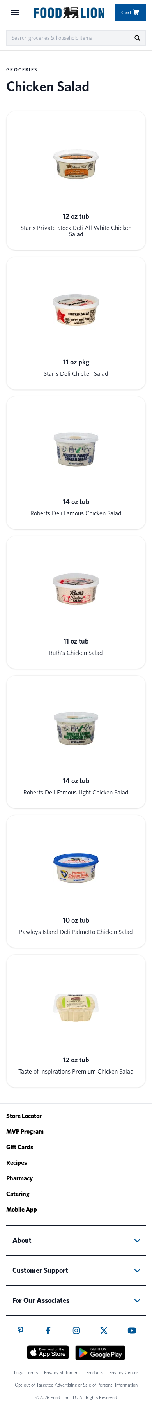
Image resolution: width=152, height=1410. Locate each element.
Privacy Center (123, 1372)
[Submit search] (137, 38)
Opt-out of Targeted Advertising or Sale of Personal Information (76, 1385)
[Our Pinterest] (20, 1330)
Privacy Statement (62, 1372)
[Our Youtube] (132, 1330)
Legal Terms (26, 1372)
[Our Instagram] (76, 1330)
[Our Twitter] (104, 1330)
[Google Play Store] (100, 1352)
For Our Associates (40, 1300)
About (22, 1240)
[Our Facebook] (48, 1330)
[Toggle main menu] (14, 12)
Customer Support (40, 1270)
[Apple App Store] (48, 1352)
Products (94, 1372)
